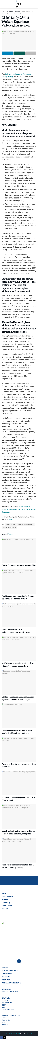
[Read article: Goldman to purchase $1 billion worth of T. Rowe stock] (19, 783)
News (4, 894)
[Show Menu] (2, 4)
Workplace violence (9, 527)
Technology (6, 903)
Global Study (10, 524)
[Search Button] (35, 4)
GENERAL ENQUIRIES (10, 971)
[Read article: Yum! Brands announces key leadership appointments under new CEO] (19, 581)
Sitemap (29, 1033)
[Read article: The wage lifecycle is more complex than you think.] (19, 749)
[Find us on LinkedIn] (19, 961)
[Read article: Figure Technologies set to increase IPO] (19, 550)
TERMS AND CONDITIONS (11, 983)
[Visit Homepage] (19, 4)
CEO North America (12, 1033)
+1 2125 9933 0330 (8, 1010)
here (11, 519)
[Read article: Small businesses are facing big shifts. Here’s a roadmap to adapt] (19, 850)
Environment (7, 906)
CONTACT (5, 968)
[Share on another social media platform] (30, 53)
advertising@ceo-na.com (11, 991)
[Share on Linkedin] (7, 53)
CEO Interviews (7, 897)
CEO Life (5, 909)
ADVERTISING (7, 974)
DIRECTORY (6, 980)
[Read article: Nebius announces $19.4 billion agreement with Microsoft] (19, 615)
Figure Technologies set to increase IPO (19, 565)
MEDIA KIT (6, 977)
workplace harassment (25, 524)
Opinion (5, 900)
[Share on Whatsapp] (19, 53)
